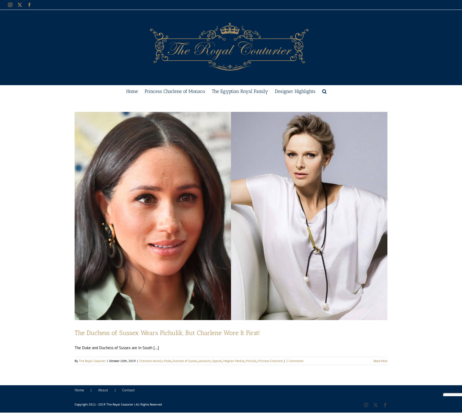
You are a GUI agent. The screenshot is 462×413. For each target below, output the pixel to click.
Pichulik (251, 361)
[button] (324, 90)
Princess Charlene (270, 361)
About (103, 390)
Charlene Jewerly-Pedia (155, 361)
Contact (128, 390)
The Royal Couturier (92, 361)
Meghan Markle (233, 361)
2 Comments (294, 361)
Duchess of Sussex (185, 361)
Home (79, 390)
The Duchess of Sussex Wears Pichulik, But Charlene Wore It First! (167, 333)
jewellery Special (210, 361)
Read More (380, 361)
